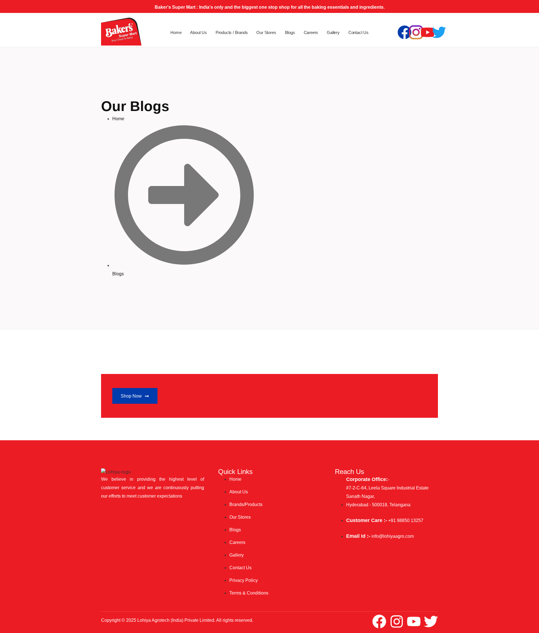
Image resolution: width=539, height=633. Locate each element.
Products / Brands (232, 32)
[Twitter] (439, 32)
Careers (311, 32)
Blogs (290, 32)
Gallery (333, 32)
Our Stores (266, 32)
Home (175, 32)
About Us (198, 32)
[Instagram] (397, 621)
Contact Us (358, 32)
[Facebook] (405, 32)
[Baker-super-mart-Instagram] (416, 32)
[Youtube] (428, 32)
